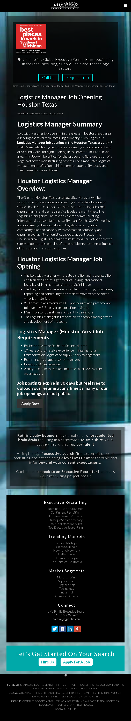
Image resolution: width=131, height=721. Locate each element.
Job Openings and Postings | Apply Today (41, 85)
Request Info (77, 77)
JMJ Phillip (65, 6)
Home (15, 85)
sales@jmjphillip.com (67, 619)
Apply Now (30, 403)
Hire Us (47, 662)
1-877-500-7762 (67, 615)
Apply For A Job (76, 662)
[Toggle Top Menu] (125, 5)
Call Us (48, 77)
